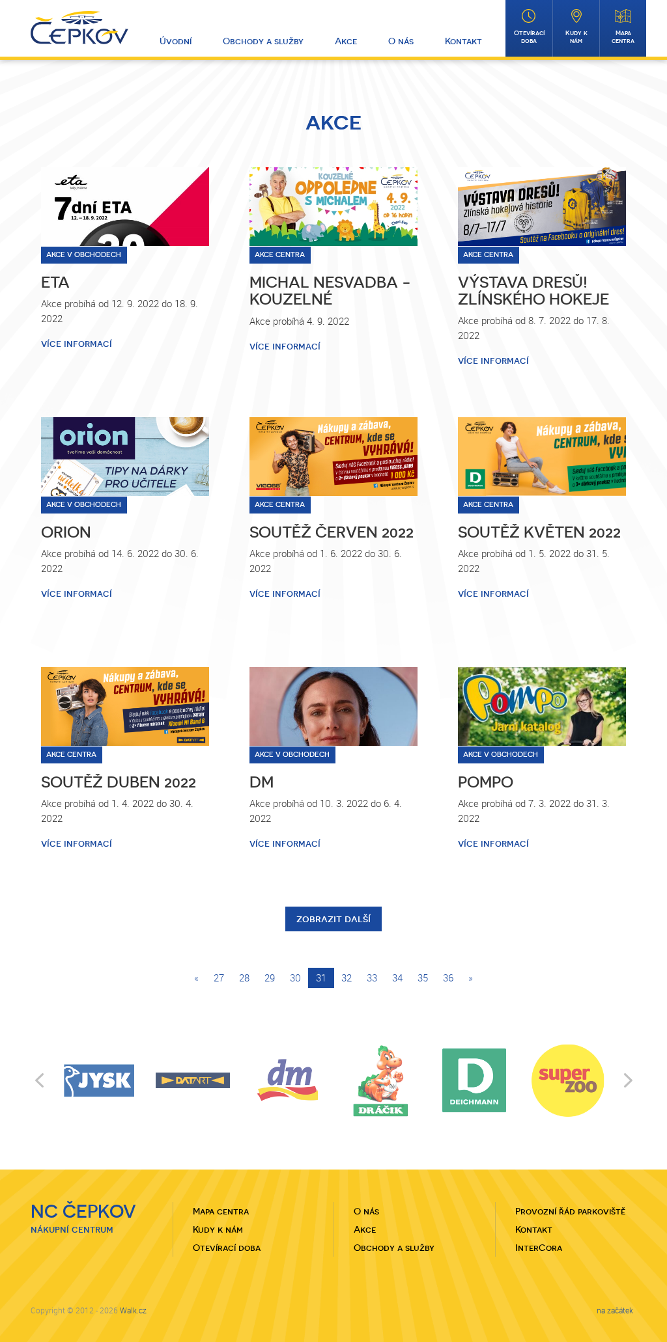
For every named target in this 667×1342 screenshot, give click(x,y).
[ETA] (125, 206)
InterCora (538, 1247)
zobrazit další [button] (333, 918)
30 (295, 977)
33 (372, 977)
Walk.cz (133, 1310)
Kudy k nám (576, 36)
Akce (346, 41)
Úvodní (176, 41)
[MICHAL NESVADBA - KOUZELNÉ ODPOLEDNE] (333, 206)
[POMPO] (542, 706)
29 (269, 977)
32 (346, 977)
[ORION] (125, 456)
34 (397, 977)
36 (448, 977)
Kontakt (463, 41)
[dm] (333, 706)
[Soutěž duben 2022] (125, 706)
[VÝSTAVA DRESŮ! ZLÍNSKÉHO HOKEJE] (542, 206)
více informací (76, 343)
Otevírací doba (529, 36)
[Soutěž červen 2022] (333, 456)
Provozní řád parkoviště (570, 1211)
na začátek (615, 1310)
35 (423, 977)
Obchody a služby (263, 41)
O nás (401, 41)
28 (244, 977)
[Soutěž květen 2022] (542, 456)
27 (219, 977)
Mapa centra (623, 36)
